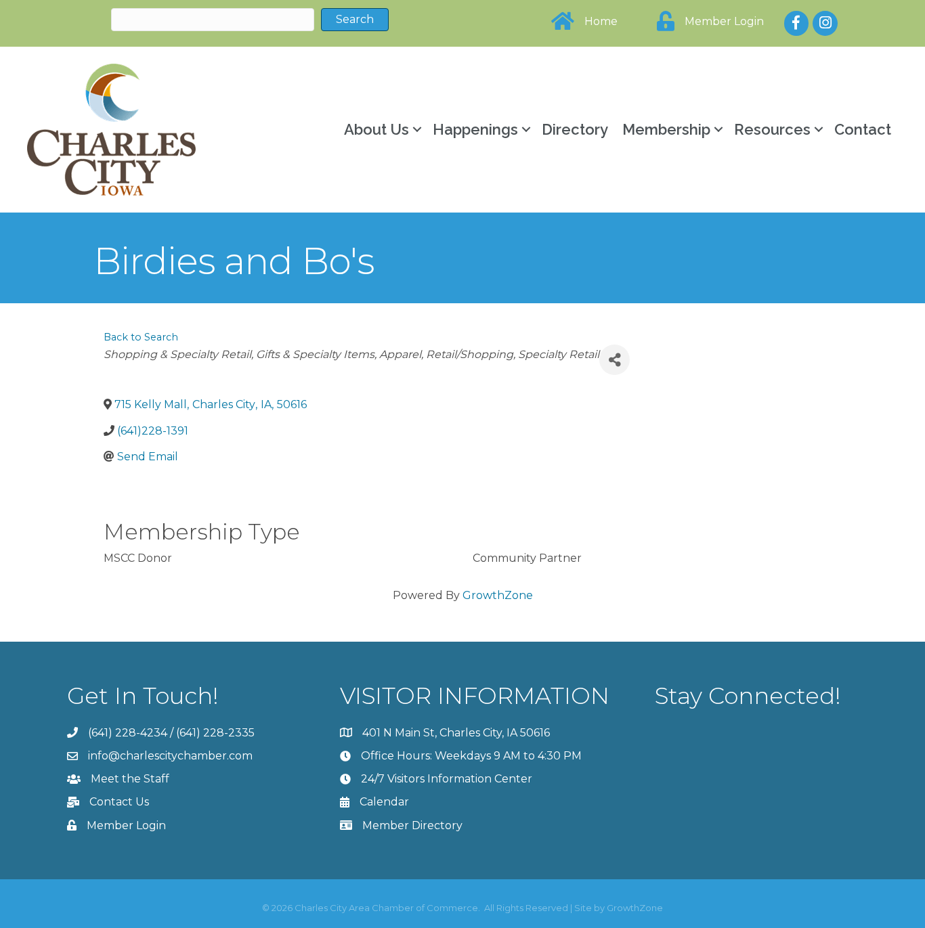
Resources (772, 129)
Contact (862, 129)
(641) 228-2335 (215, 732)
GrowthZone (497, 595)
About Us (376, 129)
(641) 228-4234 (127, 732)
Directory (575, 129)
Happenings (475, 129)
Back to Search (141, 337)
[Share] (614, 360)
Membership (666, 129)
